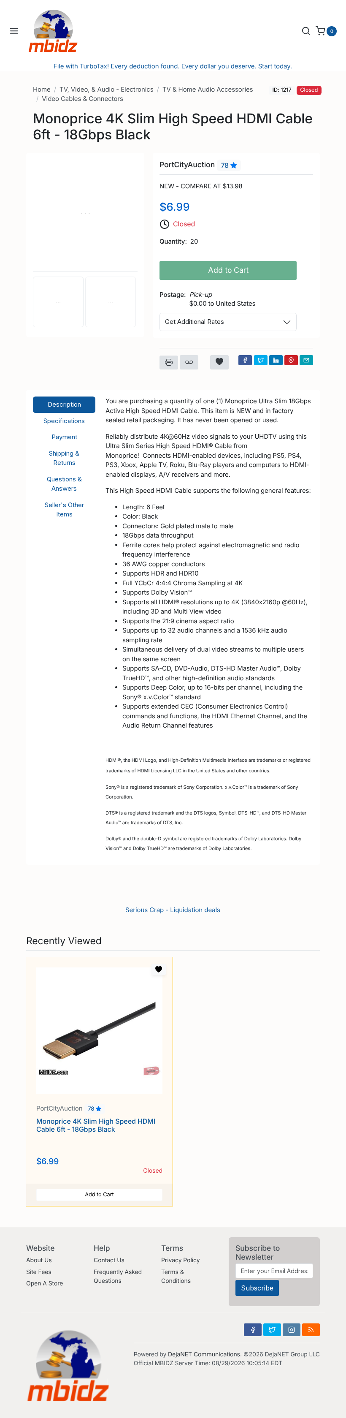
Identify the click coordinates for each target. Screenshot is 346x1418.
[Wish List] (219, 362)
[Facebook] (245, 360)
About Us (39, 1260)
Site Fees (38, 1272)
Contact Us (109, 1260)
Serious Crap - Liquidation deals (172, 910)
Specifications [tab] (64, 421)
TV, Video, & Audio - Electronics (106, 89)
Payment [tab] (64, 437)
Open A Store (44, 1283)
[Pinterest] (291, 360)
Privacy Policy (180, 1260)
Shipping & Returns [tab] (64, 458)
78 (225, 165)
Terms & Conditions (176, 1277)
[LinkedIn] (276, 360)
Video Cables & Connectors (82, 99)
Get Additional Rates (194, 322)
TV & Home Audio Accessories (207, 89)
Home (42, 89)
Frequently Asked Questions (118, 1277)
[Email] (306, 360)
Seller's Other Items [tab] (64, 510)
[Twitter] (261, 360)
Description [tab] (64, 404)
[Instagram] (291, 1329)
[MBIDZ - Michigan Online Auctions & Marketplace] (59, 30)
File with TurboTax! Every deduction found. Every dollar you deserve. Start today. (173, 66)
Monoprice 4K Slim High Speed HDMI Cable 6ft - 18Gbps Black (95, 1125)
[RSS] (311, 1329)
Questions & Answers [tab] (64, 484)
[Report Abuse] (189, 362)
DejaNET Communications (204, 1354)
